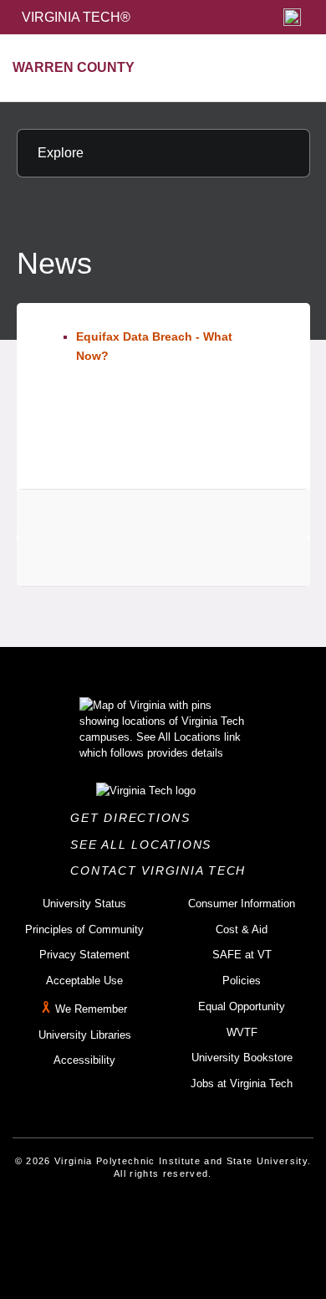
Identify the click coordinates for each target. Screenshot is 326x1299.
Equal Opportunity (241, 1006)
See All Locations (145, 844)
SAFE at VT (242, 954)
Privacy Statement (84, 954)
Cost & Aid (241, 929)
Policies (241, 980)
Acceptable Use (84, 980)
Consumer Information (241, 903)
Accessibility (84, 1060)
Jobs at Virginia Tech (242, 1083)
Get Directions (135, 817)
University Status (84, 903)
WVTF (242, 1032)
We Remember (91, 1009)
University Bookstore (242, 1057)
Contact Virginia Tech (162, 870)
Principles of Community (84, 929)
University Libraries (84, 1035)
